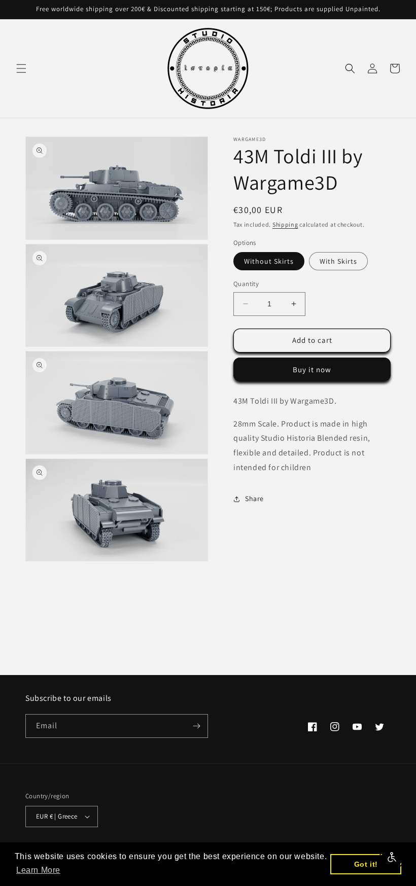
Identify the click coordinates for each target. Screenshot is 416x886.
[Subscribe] (196, 726)
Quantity (246, 283)
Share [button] (254, 498)
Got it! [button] (366, 864)
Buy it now (312, 369)
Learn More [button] (38, 870)
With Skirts (338, 261)
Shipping (285, 224)
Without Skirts (269, 261)
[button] (21, 68)
